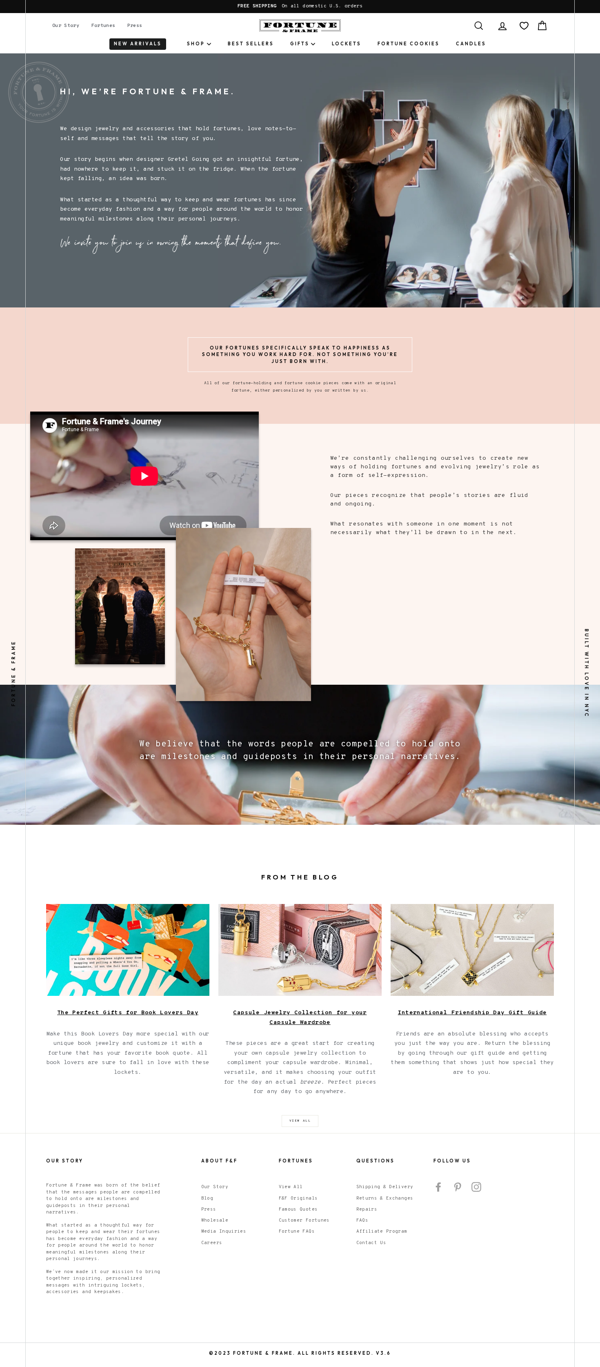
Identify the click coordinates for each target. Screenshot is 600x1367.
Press (134, 25)
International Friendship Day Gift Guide (472, 1012)
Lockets (346, 44)
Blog (207, 1198)
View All (291, 1187)
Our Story (65, 25)
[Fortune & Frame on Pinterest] (457, 1187)
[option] (300, 6)
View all (300, 1121)
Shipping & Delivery (384, 1187)
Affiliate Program (381, 1231)
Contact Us (371, 1243)
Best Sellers (251, 44)
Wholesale (214, 1220)
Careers (211, 1243)
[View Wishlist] (524, 26)
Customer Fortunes (304, 1220)
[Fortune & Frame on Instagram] (476, 1187)
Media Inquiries (223, 1231)
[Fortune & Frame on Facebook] (438, 1187)
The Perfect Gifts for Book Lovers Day (127, 1012)
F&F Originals (298, 1198)
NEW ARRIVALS (138, 44)
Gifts (299, 44)
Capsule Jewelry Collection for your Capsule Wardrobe (300, 1017)
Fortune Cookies (409, 44)
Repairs (366, 1209)
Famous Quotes (298, 1209)
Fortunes (103, 25)
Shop (196, 44)
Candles (471, 44)
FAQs (362, 1220)
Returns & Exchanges (384, 1198)
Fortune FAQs (297, 1231)
